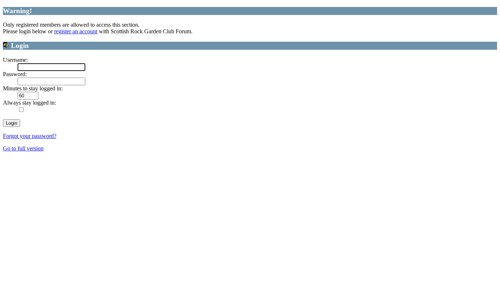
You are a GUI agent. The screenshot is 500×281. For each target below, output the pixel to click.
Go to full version (23, 148)
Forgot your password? (29, 136)
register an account (75, 31)
